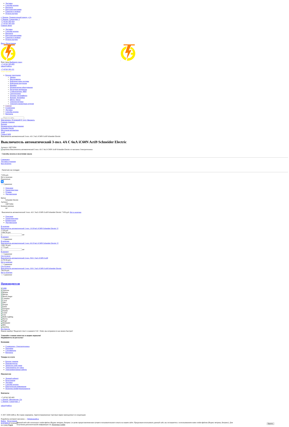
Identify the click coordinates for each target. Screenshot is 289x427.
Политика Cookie (58, 425)
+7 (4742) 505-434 (7, 23)
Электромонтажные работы (16, 370)
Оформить (31, 120)
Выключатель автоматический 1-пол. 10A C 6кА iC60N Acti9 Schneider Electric (31, 268)
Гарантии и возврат (13, 11)
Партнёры (9, 348)
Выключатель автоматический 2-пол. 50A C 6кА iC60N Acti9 (24, 258)
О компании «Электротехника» (17, 346)
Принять (270, 424)
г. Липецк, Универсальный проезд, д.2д (16, 17)
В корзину (5, 237)
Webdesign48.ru (33, 419)
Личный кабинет (12, 378)
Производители (10, 283)
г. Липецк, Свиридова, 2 (10, 19)
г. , (11, 399)
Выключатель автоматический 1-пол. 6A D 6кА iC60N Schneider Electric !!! (29, 243)
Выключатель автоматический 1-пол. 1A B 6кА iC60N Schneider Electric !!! (29, 228)
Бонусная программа (13, 9)
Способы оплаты (12, 5)
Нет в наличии (75, 212)
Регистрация (10, 380)
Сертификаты (10, 350)
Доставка (9, 3)
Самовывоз (5, 159)
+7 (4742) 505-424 (7, 21)
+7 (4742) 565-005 (7, 64)
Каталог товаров (11, 361)
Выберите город (16, 62)
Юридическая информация (15, 386)
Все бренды (5, 329)
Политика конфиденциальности (17, 388)
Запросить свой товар (13, 365)
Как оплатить (6, 164)
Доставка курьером (8, 161)
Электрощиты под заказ (14, 367)
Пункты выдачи (11, 13)
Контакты (9, 7)
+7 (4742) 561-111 (7, 69)
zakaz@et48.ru (6, 66)
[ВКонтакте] (2, 181)
